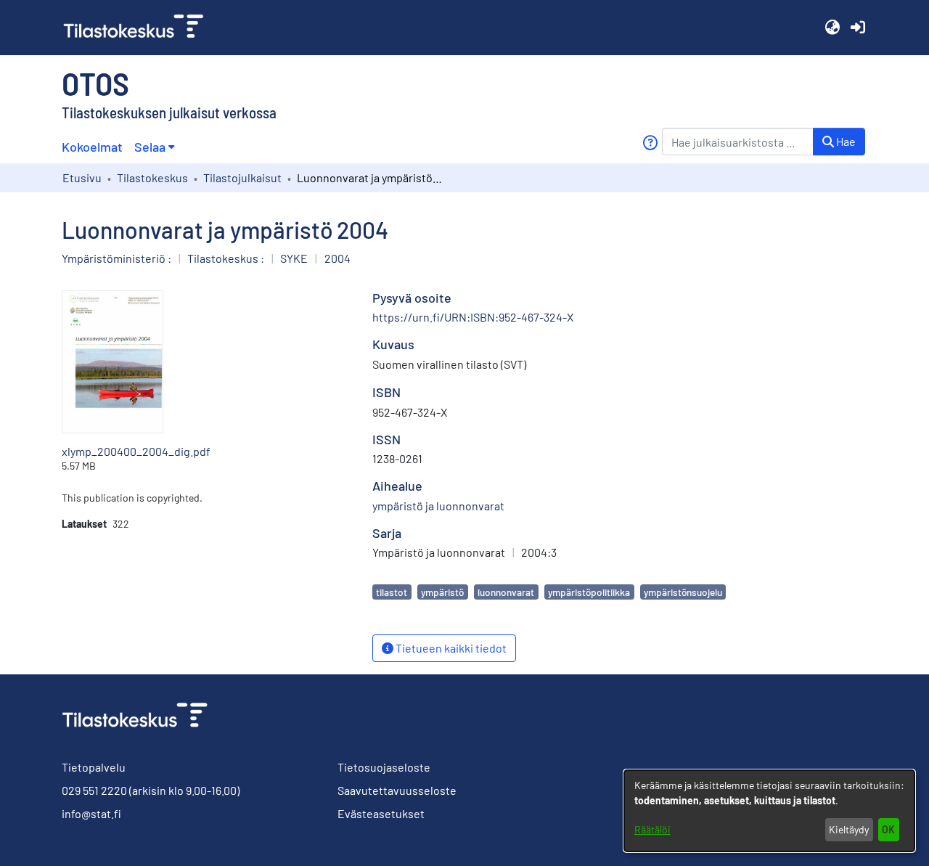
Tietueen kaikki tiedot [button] (450, 648)
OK (888, 829)
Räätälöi (652, 829)
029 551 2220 (94, 790)
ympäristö (442, 592)
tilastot (391, 592)
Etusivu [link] (82, 177)
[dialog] (769, 810)
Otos (95, 82)
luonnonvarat (506, 592)
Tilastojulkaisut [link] (242, 177)
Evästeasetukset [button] (381, 813)
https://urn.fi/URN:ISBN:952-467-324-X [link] (472, 317)
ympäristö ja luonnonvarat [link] (438, 505)
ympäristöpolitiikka (589, 592)
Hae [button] (845, 141)
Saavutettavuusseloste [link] (397, 790)
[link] (139, 27)
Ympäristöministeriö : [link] (116, 258)
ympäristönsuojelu (683, 592)
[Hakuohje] (650, 143)
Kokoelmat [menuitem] (92, 147)
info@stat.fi (91, 813)
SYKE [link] (294, 258)
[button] (832, 27)
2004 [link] (337, 258)
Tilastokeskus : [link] (225, 258)
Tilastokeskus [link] (152, 177)
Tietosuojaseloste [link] (383, 767)
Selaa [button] (149, 147)
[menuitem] (154, 147)
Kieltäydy (849, 829)
